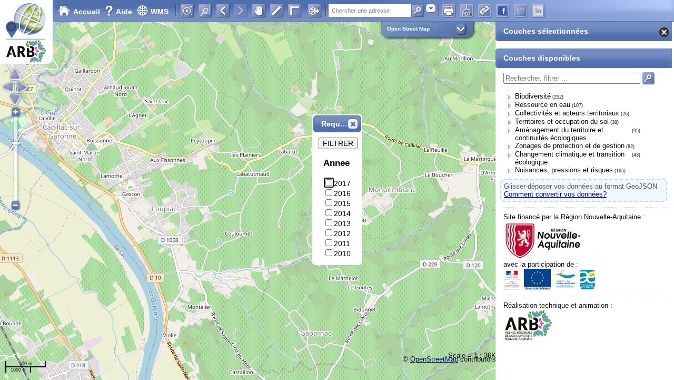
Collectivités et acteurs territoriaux (567, 113)
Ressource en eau (542, 105)
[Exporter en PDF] (466, 10)
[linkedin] (538, 10)
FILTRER (338, 143)
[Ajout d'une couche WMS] (314, 10)
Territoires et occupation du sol (562, 121)
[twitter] (520, 10)
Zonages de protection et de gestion (570, 146)
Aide (119, 11)
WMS (159, 11)
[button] (353, 124)
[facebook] (502, 10)
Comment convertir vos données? (555, 194)
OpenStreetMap (434, 359)
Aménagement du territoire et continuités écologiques (559, 134)
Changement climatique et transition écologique (570, 158)
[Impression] (448, 10)
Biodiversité (533, 96)
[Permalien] (484, 10)
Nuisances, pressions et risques (564, 170)
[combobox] (430, 8)
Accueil (86, 11)
